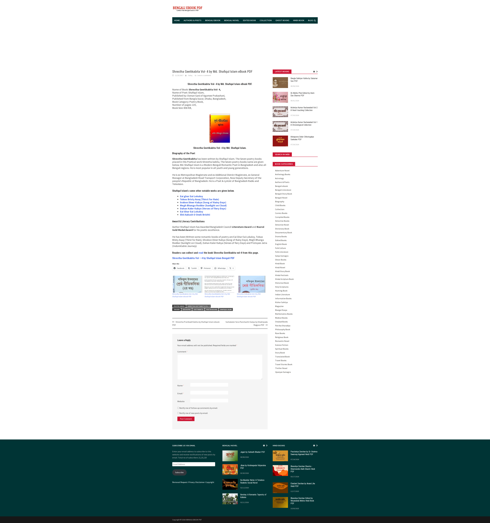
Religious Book (281, 337)
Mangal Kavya (281, 310)
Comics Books (281, 213)
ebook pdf (187, 309)
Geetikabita (198, 309)
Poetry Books (211, 309)
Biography (279, 201)
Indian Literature (282, 294)
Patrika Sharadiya (282, 325)
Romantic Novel (282, 341)
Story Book (280, 352)
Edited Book (249, 20)
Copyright (209, 482)
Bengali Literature (283, 190)
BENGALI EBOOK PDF (194, 520)
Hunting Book (281, 290)
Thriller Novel (281, 368)
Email (180, 393)
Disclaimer (200, 482)
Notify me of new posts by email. (193, 413)
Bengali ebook (212, 20)
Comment (182, 351)
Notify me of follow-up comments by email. (198, 408)
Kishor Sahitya (281, 302)
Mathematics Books (284, 314)
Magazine (279, 306)
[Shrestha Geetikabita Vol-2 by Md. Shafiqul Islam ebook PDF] (187, 284)
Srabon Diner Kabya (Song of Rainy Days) (203, 202)
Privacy (191, 482)
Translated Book (282, 356)
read (200, 252)
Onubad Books (281, 321)
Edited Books (281, 240)
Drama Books (281, 236)
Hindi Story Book (282, 271)
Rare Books (280, 333)
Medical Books (281, 318)
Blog (310, 20)
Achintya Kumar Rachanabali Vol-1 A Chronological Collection (304, 123)
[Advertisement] (245, 46)
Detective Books (282, 221)
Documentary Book (283, 232)
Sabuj (190, 75)
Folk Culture (280, 248)
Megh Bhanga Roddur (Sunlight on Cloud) (203, 205)
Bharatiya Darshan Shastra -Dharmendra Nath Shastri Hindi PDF (303, 469)
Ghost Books (282, 20)
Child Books (280, 205)
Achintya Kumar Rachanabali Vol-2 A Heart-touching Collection (304, 108)
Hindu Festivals (281, 275)
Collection (266, 20)
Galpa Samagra (281, 256)
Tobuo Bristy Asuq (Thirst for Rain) (199, 199)
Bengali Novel (231, 20)
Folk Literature (281, 252)
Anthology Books (282, 174)
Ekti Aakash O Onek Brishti (195, 214)
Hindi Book (298, 20)
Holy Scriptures (282, 287)
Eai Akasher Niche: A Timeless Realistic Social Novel (252, 481)
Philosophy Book (282, 329)
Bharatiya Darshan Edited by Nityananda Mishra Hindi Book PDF (302, 501)
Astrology (279, 178)
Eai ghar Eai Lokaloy (191, 196)
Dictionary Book (282, 228)
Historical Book (282, 283)
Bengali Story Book (283, 193)
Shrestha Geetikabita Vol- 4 (198, 306)
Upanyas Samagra (283, 372)
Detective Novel (282, 224)
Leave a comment (204, 75)
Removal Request (180, 482)
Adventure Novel (282, 170)
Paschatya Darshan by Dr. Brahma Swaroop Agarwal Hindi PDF (304, 453)
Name (180, 385)
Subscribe (179, 472)
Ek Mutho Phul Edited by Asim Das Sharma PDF (302, 94)
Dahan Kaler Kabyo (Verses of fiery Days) (203, 208)
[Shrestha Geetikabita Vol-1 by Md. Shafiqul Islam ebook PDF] (219, 284)
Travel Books (280, 360)
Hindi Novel (280, 267)
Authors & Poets (192, 20)
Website (181, 401)
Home (177, 20)
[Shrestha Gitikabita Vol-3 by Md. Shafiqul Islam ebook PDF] (252, 284)
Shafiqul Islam (226, 309)
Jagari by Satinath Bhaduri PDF (252, 452)
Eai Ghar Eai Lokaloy (191, 211)
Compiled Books (282, 217)
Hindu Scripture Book (284, 279)
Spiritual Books (282, 349)
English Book (281, 244)
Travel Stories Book (283, 364)
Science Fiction (281, 345)
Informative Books (283, 298)
